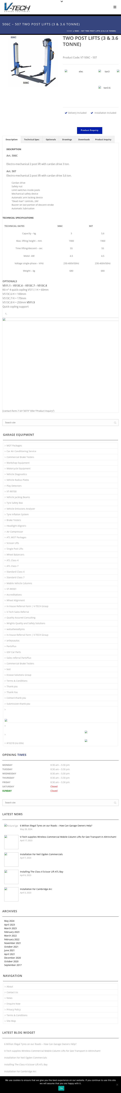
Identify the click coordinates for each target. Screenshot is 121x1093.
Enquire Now (13, 1003)
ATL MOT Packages (16, 537)
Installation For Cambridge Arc (36, 889)
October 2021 (11, 946)
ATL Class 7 (12, 565)
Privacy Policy (14, 1009)
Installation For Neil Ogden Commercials (41, 854)
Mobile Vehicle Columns (19, 583)
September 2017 (13, 965)
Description (12, 139)
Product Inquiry (103, 139)
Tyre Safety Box (15, 502)
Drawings (67, 139)
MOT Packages (14, 445)
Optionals (51, 139)
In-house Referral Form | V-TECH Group (27, 606)
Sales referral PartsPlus (19, 657)
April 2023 (9, 924)
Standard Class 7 (15, 577)
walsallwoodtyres (16, 629)
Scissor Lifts (13, 543)
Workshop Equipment (18, 462)
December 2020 (12, 957)
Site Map (11, 1020)
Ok (61, 1088)
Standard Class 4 (15, 571)
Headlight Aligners (16, 525)
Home (69, 31)
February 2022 (11, 939)
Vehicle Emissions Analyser (21, 508)
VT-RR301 (12, 588)
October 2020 (11, 961)
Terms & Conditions (17, 680)
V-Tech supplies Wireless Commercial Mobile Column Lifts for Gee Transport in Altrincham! (68, 836)
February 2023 (11, 931)
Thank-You (12, 692)
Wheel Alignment (16, 600)
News (9, 997)
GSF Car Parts (14, 652)
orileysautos (13, 640)
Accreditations (14, 594)
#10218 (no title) (15, 743)
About (10, 986)
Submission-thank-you (18, 703)
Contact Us (12, 992)
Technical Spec (31, 139)
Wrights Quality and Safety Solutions (26, 623)
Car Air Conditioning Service (21, 451)
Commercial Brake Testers (20, 457)
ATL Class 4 (12, 560)
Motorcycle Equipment (18, 468)
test (9, 669)
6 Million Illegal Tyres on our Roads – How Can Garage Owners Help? (56, 825)
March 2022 (10, 935)
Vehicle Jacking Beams (18, 497)
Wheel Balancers (15, 554)
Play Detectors (14, 485)
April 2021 (9, 954)
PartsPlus (11, 646)
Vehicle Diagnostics (17, 474)
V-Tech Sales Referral (18, 611)
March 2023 (10, 928)
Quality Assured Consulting (21, 617)
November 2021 (12, 943)
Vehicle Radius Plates (18, 479)
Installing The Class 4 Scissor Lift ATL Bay (41, 871)
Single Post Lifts (15, 548)
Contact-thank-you (16, 697)
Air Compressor (15, 531)
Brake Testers (14, 520)
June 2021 (9, 950)
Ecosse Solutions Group (19, 674)
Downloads (84, 139)
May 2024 (9, 920)
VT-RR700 (12, 491)
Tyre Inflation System (18, 514)
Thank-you (12, 686)
